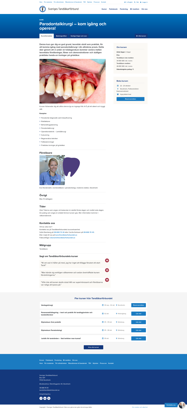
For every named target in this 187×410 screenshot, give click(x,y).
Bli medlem (134, 9)
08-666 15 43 (88, 232)
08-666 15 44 (59, 232)
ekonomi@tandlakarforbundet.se (62, 238)
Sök (137, 2)
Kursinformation (46, 36)
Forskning (124, 9)
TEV (84, 2)
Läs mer (138, 314)
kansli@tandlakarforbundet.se (49, 390)
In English (129, 2)
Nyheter (89, 2)
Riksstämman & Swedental (73, 2)
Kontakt (103, 2)
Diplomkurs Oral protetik (51, 322)
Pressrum (97, 2)
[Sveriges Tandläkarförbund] (58, 9)
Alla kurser (142, 36)
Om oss (145, 9)
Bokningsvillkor (61, 36)
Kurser (104, 9)
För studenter (48, 2)
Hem (40, 2)
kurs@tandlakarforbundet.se (66, 235)
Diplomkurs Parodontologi (51, 330)
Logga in (145, 2)
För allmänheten (59, 2)
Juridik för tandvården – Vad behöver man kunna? (61, 338)
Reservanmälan (130, 99)
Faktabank (113, 9)
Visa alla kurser (93, 347)
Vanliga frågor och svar (79, 36)
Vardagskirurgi (47, 305)
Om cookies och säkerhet (140, 407)
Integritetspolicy (44, 394)
